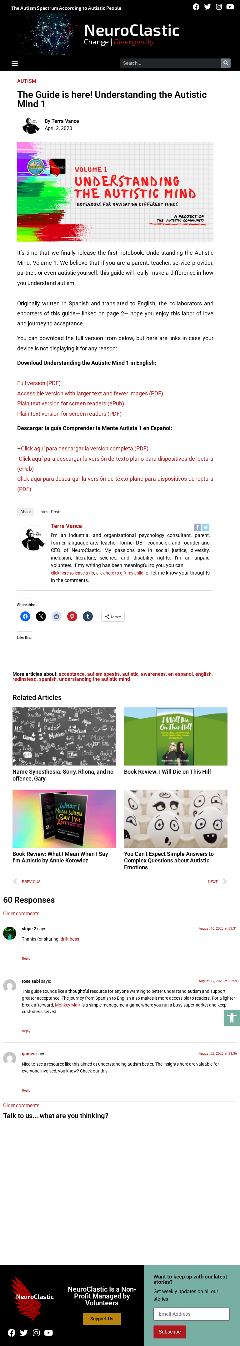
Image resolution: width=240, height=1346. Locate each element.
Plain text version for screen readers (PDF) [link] (69, 413)
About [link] (25, 512)
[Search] (226, 63)
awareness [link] (153, 674)
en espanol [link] (180, 674)
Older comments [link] (21, 914)
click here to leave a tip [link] (72, 572)
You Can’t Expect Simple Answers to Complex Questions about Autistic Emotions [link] (169, 861)
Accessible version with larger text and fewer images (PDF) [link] (90, 393)
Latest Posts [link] (50, 512)
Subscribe (170, 1332)
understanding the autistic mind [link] (94, 679)
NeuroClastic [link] (132, 29)
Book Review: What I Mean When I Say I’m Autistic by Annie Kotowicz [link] (60, 857)
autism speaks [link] (103, 674)
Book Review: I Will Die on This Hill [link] (167, 771)
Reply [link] (26, 959)
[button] (14, 63)
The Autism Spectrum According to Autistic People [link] (66, 8)
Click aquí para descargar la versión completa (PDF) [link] (84, 448)
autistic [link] (130, 674)
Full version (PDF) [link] (39, 383)
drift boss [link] (70, 939)
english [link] (203, 674)
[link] (232, 1018)
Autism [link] (26, 81)
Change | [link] (119, 41)
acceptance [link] (72, 674)
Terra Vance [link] (66, 526)
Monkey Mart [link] (68, 1005)
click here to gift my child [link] (119, 572)
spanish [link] (48, 679)
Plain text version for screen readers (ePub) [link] (70, 403)
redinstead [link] (24, 679)
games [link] (28, 1054)
